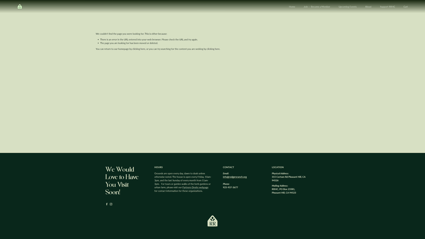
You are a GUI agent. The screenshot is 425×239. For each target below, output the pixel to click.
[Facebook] (106, 204)
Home (292, 6)
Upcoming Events (348, 6)
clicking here (138, 48)
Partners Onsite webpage (195, 187)
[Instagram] (111, 204)
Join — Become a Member (317, 6)
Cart (406, 6)
